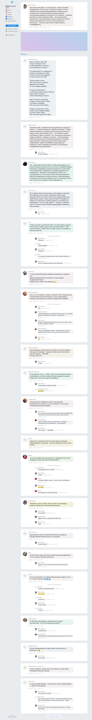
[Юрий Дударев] (25, 164)
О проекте (12, 715)
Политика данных (12, 717)
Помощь (14, 716)
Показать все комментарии (54, 236)
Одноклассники (12, 21)
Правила (10, 716)
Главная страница (12, 29)
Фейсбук (10, 16)
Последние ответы (13, 31)
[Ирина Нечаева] (25, 6)
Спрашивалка (11, 35)
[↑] (43, 27)
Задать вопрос (12, 25)
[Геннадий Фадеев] (25, 401)
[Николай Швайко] (25, 502)
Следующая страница (54, 716)
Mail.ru (9, 10)
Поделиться (48, 27)
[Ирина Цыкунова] (25, 620)
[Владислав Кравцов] (25, 294)
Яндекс (10, 14)
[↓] (46, 27)
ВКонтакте (10, 18)
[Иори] (25, 554)
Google (9, 12)
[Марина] (25, 457)
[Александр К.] (25, 273)
